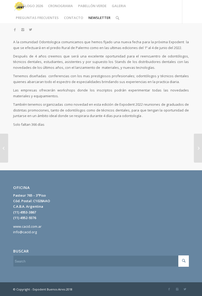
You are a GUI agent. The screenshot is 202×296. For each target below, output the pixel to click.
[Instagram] (23, 29)
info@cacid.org (25, 232)
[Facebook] (15, 29)
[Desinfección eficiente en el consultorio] (198, 148)
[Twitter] (30, 29)
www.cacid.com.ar (27, 226)
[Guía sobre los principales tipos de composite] (4, 148)
